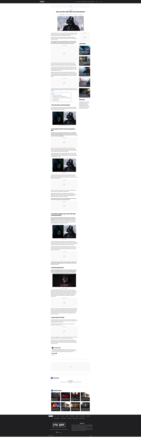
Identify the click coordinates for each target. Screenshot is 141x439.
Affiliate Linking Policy (82, 418)
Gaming (93, 1)
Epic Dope (51, 435)
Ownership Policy (75, 418)
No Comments (76, 14)
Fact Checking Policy (56, 418)
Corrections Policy (63, 418)
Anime (82, 1)
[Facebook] (52, 353)
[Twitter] (55, 353)
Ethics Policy (69, 418)
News (79, 1)
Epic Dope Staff (62, 14)
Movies (90, 1)
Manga (85, 1)
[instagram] (53, 353)
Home (77, 1)
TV (87, 1)
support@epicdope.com (83, 107)
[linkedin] (56, 353)
